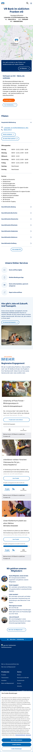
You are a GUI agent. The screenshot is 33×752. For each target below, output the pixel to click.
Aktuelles (19, 686)
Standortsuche (20, 680)
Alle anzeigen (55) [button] (16, 249)
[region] (16, 721)
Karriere (19, 683)
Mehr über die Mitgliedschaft (16, 629)
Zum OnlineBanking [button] (9, 105)
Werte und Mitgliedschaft (7, 683)
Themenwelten (5, 677)
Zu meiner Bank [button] (8, 100)
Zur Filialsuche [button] (23, 68)
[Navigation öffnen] (31, 3)
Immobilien (4, 680)
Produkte (3, 674)
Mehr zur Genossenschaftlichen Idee (10, 664)
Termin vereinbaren (7, 134)
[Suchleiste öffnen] (27, 3)
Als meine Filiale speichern (9, 138)
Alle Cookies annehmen (16, 740)
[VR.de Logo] (8, 3)
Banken (19, 674)
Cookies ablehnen (16, 744)
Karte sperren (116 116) (23, 677)
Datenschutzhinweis (20, 735)
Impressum (28, 735)
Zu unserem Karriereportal (9, 322)
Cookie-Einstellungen (16, 749)
